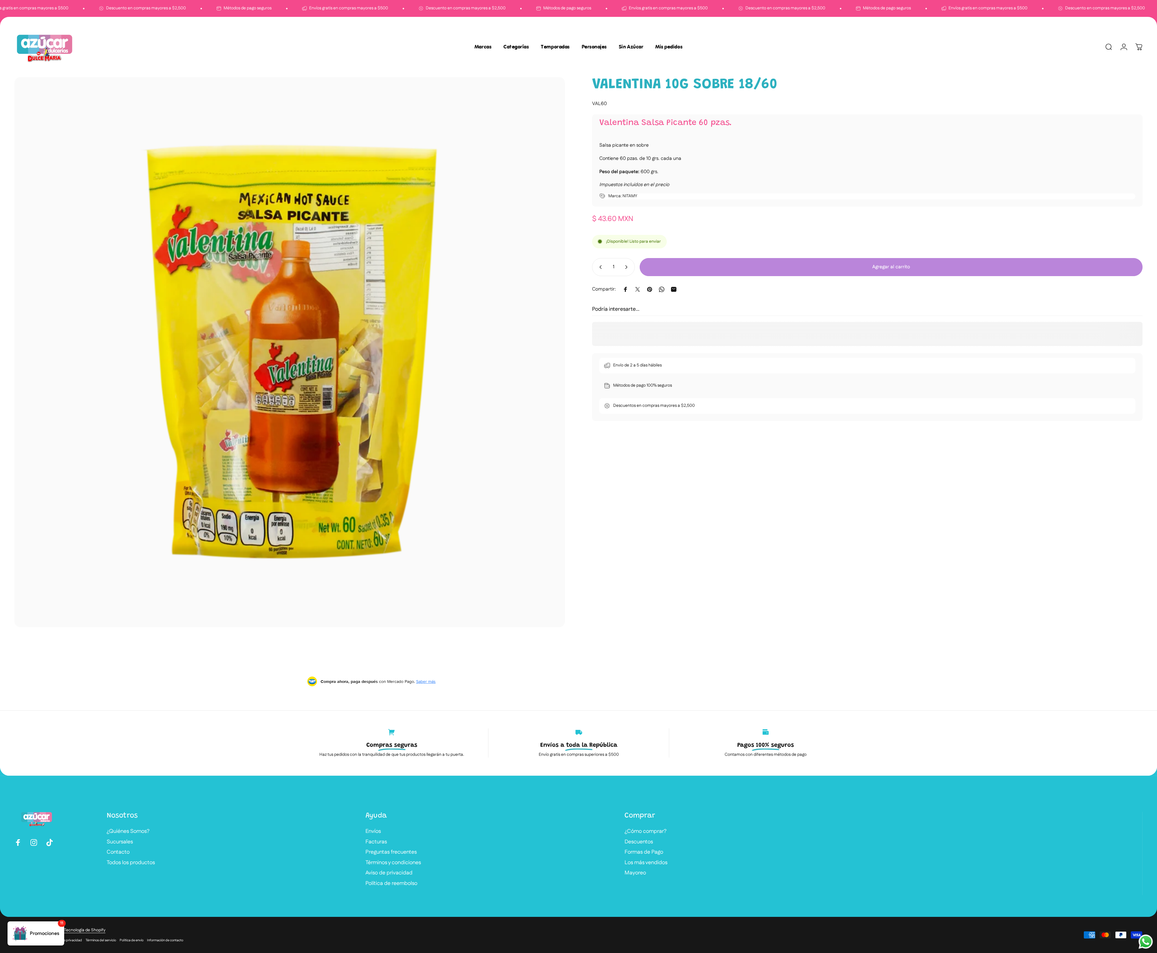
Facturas (376, 842)
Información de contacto (165, 940)
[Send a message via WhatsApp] (1145, 941)
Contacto (118, 852)
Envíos (373, 831)
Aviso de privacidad (388, 873)
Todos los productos (131, 862)
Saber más (426, 681)
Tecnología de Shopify (84, 930)
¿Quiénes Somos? (128, 831)
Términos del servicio (101, 940)
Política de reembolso (391, 883)
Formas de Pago (644, 852)
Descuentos (639, 842)
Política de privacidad (66, 940)
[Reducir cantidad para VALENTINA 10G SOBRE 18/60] (599, 267)
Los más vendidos (646, 862)
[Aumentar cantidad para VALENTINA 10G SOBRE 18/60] (628, 267)
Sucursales (120, 842)
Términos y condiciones (393, 862)
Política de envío (131, 940)
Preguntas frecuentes (391, 852)
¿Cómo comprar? (645, 831)
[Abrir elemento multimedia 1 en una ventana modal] (289, 352)
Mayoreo (635, 873)
